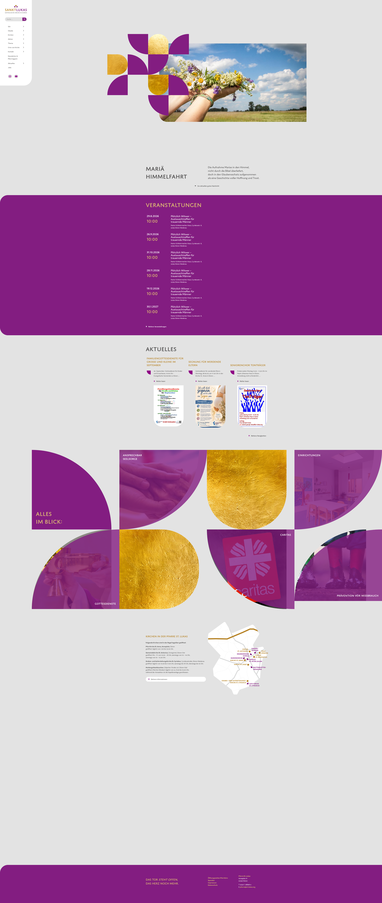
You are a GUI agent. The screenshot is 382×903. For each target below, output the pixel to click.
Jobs (9, 67)
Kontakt (11, 52)
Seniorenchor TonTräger (248, 365)
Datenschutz (213, 885)
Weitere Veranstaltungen (157, 326)
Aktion (10, 39)
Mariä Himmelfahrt (166, 173)
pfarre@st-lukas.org (247, 887)
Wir (9, 26)
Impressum (212, 883)
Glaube (10, 31)
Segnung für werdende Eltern (205, 363)
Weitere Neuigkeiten (258, 436)
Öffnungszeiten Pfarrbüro (218, 878)
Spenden (211, 880)
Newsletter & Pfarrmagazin (13, 57)
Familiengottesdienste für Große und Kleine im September (165, 362)
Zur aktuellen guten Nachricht (208, 186)
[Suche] (24, 19)
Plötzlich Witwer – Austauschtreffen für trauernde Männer (182, 219)
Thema (10, 43)
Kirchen (10, 35)
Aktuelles (11, 63)
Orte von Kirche (13, 47)
